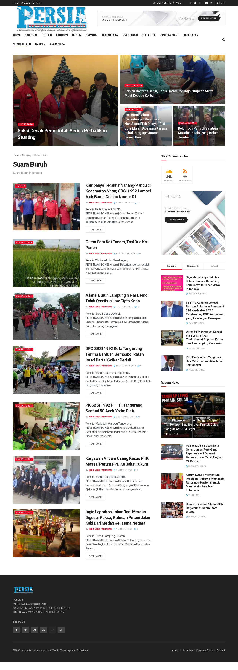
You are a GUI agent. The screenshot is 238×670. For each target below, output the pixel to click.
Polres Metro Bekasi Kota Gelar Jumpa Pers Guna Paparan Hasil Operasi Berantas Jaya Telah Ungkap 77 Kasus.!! (204, 453)
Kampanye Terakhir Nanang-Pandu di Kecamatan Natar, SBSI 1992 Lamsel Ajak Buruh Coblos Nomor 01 (118, 191)
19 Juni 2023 (40, 144)
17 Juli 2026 (194, 495)
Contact (221, 650)
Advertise (187, 650)
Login (222, 3)
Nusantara (110, 35)
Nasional (31, 35)
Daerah (40, 44)
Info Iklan (36, 3)
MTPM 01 (25, 144)
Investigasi (130, 35)
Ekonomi (62, 35)
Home (16, 3)
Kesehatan (190, 35)
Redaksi (25, 3)
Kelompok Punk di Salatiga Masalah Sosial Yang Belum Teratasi (198, 132)
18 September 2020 (125, 366)
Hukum (77, 35)
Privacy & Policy (204, 650)
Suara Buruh (22, 44)
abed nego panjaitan (100, 203)
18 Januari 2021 (188, 144)
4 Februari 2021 (134, 144)
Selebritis (149, 35)
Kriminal (92, 35)
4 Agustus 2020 (123, 470)
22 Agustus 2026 (197, 466)
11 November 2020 (125, 253)
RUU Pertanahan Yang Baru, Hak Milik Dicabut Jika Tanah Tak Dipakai (204, 361)
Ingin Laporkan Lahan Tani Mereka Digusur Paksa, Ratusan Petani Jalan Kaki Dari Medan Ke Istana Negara (118, 518)
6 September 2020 (124, 417)
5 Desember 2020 (124, 203)
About (175, 650)
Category (26, 155)
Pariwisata (57, 44)
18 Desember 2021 (135, 102)
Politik (47, 35)
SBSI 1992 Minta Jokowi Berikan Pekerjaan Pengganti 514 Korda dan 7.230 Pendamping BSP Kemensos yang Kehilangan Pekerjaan (205, 310)
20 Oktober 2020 (124, 307)
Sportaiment (169, 35)
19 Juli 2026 (171, 434)
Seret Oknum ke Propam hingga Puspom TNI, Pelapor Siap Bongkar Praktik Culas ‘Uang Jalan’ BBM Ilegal (191, 424)
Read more (95, 230)
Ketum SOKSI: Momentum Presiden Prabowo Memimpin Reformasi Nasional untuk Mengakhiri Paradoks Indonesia (205, 482)
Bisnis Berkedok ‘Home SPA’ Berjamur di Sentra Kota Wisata (204, 508)
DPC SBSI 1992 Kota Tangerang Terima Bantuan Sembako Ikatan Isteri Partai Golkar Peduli (115, 354)
